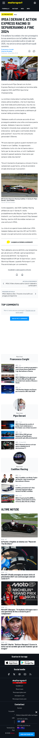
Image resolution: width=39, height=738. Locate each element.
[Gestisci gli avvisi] (22, 275)
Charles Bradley (6, 51)
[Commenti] (35, 51)
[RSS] (30, 674)
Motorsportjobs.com (19, 692)
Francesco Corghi (7, 49)
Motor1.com (19, 689)
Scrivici (19, 708)
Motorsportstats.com (19, 699)
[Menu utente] (35, 3)
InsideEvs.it (19, 686)
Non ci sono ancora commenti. (19, 311)
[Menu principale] (3, 3)
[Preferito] (29, 51)
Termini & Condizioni (13, 728)
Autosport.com (19, 695)
